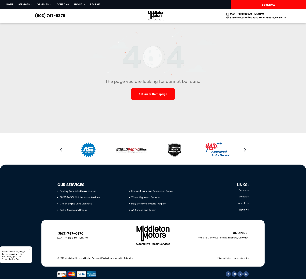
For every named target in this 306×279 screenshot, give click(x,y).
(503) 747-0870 (50, 15)
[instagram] (234, 274)
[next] (245, 149)
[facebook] (228, 274)
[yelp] (240, 274)
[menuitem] (12, 4)
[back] (61, 149)
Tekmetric (128, 258)
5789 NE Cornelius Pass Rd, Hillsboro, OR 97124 (258, 17)
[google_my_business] (246, 274)
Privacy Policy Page (11, 259)
